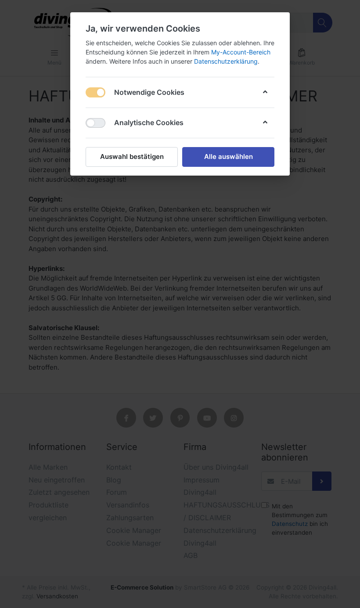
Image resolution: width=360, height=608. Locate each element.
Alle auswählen (228, 156)
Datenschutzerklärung (226, 61)
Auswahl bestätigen (132, 156)
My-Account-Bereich (240, 52)
